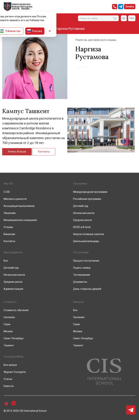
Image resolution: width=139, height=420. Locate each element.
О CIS (7, 191)
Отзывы (8, 227)
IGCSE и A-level (81, 227)
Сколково (9, 317)
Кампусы (78, 301)
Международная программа (90, 191)
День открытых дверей (87, 288)
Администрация (13, 288)
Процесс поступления (86, 260)
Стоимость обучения (16, 310)
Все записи (10, 364)
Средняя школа (82, 220)
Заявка (129, 6)
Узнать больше (17, 151)
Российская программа (87, 198)
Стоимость (10, 301)
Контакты (44, 151)
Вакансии (9, 234)
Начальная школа (83, 213)
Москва (8, 331)
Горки (7, 324)
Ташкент (9, 345)
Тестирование (81, 274)
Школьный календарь (86, 241)
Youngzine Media (14, 356)
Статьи (8, 379)
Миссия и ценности (15, 198)
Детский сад (80, 205)
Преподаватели (13, 252)
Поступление (81, 252)
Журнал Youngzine (15, 372)
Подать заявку (82, 267)
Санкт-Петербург (14, 338)
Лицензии (10, 213)
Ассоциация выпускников (19, 205)
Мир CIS (8, 183)
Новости (9, 386)
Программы (80, 183)
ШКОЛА (16, 9)
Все (6, 260)
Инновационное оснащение (20, 220)
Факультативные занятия (88, 234)
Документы (80, 281)
